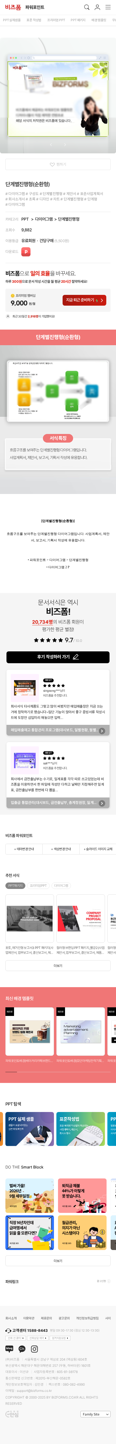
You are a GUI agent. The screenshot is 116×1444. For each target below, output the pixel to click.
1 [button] (11, 1071)
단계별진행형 (68, 219)
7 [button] (81, 1071)
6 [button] (70, 1071)
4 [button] (46, 1071)
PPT (25, 219)
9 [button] (105, 1071)
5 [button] (58, 1071)
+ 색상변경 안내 (61, 849)
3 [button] (34, 1071)
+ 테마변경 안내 (24, 849)
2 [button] (23, 1071)
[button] (50, 144)
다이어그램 (44, 219)
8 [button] (93, 1071)
